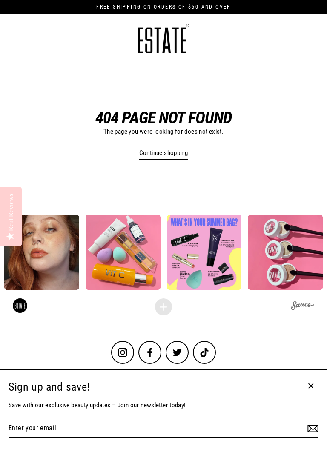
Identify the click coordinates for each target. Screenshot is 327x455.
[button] (42, 252)
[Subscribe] (311, 428)
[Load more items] (163, 306)
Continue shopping (163, 153)
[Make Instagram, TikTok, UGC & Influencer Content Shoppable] (302, 306)
